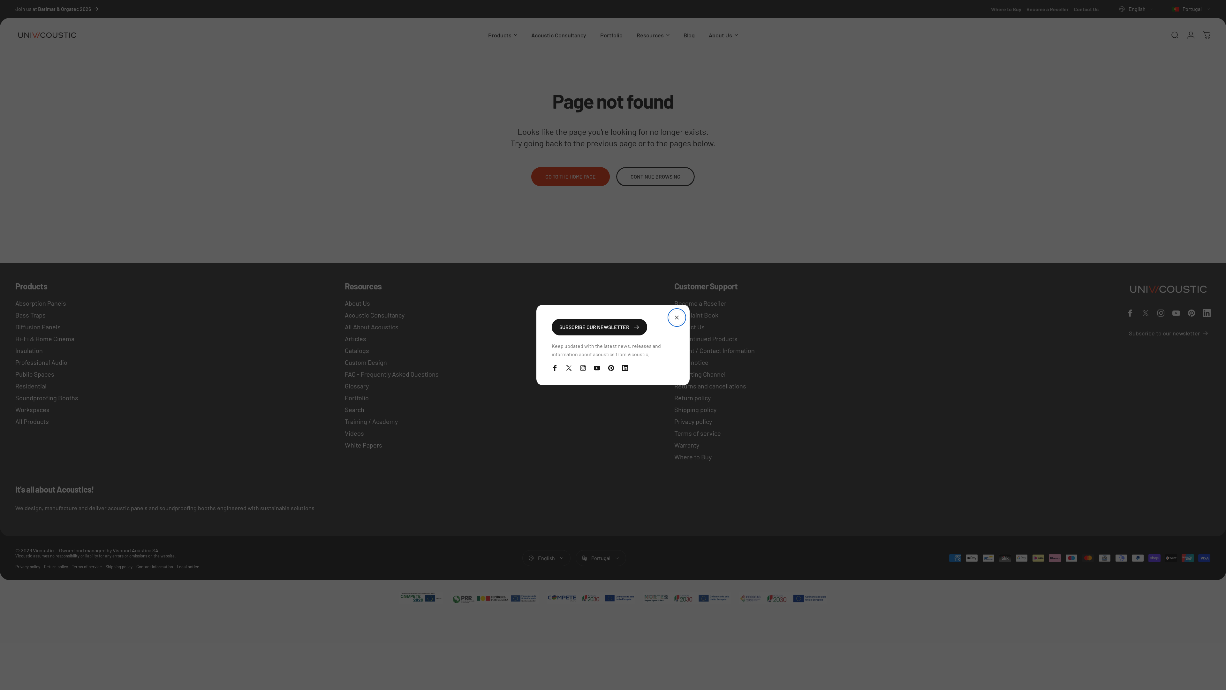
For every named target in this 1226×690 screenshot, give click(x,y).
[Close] (677, 317)
